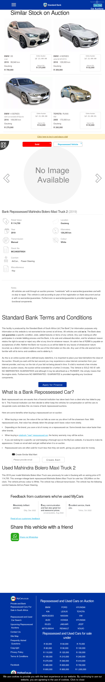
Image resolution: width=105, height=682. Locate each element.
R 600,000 (64, 665)
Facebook (15, 664)
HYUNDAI (80, 607)
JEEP (80, 624)
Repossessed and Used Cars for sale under (67, 635)
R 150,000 (80, 652)
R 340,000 (64, 660)
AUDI (47, 619)
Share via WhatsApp (29, 537)
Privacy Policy (17, 652)
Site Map (14, 636)
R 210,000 (64, 656)
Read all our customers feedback (25, 518)
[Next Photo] (98, 178)
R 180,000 (47, 656)
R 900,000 (64, 669)
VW (80, 615)
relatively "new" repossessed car (33, 435)
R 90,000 (64, 648)
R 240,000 (80, 656)
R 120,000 (64, 652)
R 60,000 (64, 643)
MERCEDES (48, 615)
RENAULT (64, 628)
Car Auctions (97, 8)
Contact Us (16, 631)
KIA (47, 611)
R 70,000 (81, 643)
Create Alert (53, 459)
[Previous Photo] (6, 178)
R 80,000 (48, 648)
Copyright (15, 647)
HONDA (64, 619)
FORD (64, 607)
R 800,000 (47, 669)
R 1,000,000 (80, 669)
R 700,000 (80, 665)
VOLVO (81, 628)
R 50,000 (48, 643)
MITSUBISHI (48, 628)
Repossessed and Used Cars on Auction (67, 600)
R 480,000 (47, 665)
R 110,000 (47, 652)
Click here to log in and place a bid (52, 136)
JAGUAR (64, 624)
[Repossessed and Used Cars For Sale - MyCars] (52, 5)
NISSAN (64, 615)
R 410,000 (80, 660)
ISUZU (48, 624)
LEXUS (64, 611)
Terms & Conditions (19, 656)
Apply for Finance (52, 384)
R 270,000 (47, 660)
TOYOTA (81, 611)
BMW (47, 607)
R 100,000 (80, 648)
